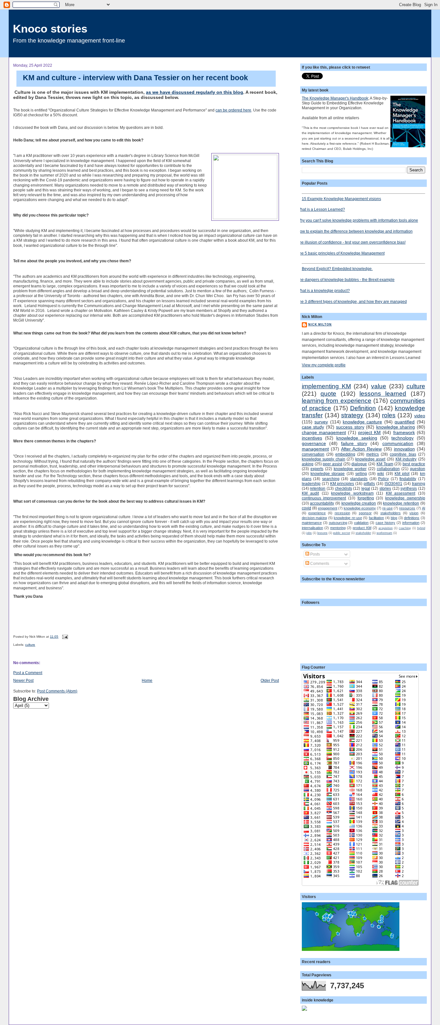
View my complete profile (324, 365)
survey (321, 421)
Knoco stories (50, 28)
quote (328, 393)
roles (389, 415)
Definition (363, 408)
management (315, 448)
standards (359, 479)
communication (397, 443)
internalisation (312, 528)
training (418, 483)
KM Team (385, 464)
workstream (384, 533)
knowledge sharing (395, 427)
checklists (343, 488)
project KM (369, 432)
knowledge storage (328, 473)
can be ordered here (233, 110)
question (417, 469)
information (410, 523)
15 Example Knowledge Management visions (341, 199)
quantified (405, 421)
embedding (345, 454)
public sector (341, 533)
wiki (380, 473)
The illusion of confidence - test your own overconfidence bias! (351, 242)
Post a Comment (27, 673)
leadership (311, 483)
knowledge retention (401, 503)
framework (404, 432)
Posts (314, 554)
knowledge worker (350, 469)
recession (342, 513)
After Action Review (361, 448)
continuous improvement (324, 498)
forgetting (366, 498)
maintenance (312, 523)
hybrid (421, 528)
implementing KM (326, 386)
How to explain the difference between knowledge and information (355, 231)
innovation (404, 448)
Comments (319, 563)
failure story (354, 443)
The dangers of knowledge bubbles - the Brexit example (346, 279)
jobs (309, 533)
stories (385, 488)
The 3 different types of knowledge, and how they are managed (352, 301)
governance (314, 443)
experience (317, 513)
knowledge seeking (356, 437)
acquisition (385, 528)
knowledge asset (370, 459)
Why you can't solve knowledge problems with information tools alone (357, 220)
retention (317, 488)
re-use (387, 508)
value (378, 386)
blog (394, 518)
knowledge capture (362, 421)
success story (350, 427)
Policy (383, 479)
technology (402, 437)
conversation (313, 454)
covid (306, 508)
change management (324, 432)
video (419, 415)
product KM (362, 528)
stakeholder (363, 533)
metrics (372, 454)
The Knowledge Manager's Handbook (335, 98)
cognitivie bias (403, 454)
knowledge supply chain (323, 459)
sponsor (365, 513)
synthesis (408, 488)
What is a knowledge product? (323, 290)
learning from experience (336, 400)
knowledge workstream (352, 493)
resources (407, 508)
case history (385, 523)
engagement (327, 508)
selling (361, 473)
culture (30, 644)
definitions (411, 518)
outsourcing (338, 523)
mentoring (338, 528)
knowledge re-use (348, 518)
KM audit (310, 493)
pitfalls (369, 483)
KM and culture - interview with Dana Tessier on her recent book (135, 77)
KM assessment (400, 493)
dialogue (359, 464)
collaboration (388, 469)
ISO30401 (393, 483)
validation (361, 523)
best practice (414, 464)
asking (307, 464)
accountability (322, 503)
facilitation (376, 518)
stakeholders (390, 513)
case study (313, 427)
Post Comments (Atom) (57, 691)
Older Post (270, 680)
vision (413, 513)
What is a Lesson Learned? (321, 209)
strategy (352, 415)
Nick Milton (320, 324)
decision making (314, 518)
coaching (405, 528)
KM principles (342, 483)
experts (317, 469)
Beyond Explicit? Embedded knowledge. (337, 268)
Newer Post (23, 680)
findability (407, 479)
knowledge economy (360, 508)
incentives (312, 437)
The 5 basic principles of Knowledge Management (341, 253)
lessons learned (382, 393)
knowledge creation (358, 503)
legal (365, 488)
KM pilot (402, 473)
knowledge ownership (405, 498)
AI (423, 508)
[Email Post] (64, 636)
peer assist (332, 464)
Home (147, 680)
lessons (322, 533)
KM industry (406, 459)
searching (331, 479)
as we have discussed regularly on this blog (194, 92)
